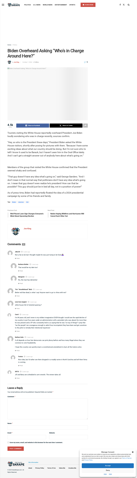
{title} (105, 474)
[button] (133, 452)
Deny (108, 470)
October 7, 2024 (27, 62)
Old (27, 202)
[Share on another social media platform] (85, 126)
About (30, 468)
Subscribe (62, 468)
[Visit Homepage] (13, 5)
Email (10, 433)
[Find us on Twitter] (124, 5)
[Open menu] (3, 5)
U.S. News (36, 5)
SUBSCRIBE (89, 5)
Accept (108, 466)
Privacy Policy (39, 468)
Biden (14, 202)
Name (10, 423)
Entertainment (61, 5)
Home (9, 45)
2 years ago (26, 252)
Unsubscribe (72, 468)
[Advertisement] (68, 26)
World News (47, 5)
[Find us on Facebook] (120, 5)
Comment (11, 397)
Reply (18, 258)
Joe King (16, 62)
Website (52, 433)
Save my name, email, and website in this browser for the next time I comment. (36, 442)
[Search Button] (129, 4)
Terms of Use (51, 468)
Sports (72, 5)
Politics (27, 5)
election (21, 202)
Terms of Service (126, 458)
